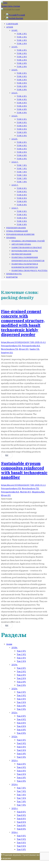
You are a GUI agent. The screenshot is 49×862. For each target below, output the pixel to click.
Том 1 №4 (22, 43)
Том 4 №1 (22, 96)
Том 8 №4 (22, 198)
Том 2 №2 (22, 53)
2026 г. (14, 208)
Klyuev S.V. (24, 349)
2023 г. (14, 760)
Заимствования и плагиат (26, 247)
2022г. (14, 116)
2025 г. (14, 185)
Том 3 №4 (22, 83)
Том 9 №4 (22, 221)
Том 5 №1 (22, 119)
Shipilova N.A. (38, 492)
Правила (11, 237)
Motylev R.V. (25, 492)
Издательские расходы (24, 251)
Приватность (14, 274)
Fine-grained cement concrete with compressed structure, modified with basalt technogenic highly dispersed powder (23, 323)
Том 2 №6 (22, 66)
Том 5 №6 (22, 135)
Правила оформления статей (28, 241)
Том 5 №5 (22, 132)
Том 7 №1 (22, 165)
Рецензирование (16, 228)
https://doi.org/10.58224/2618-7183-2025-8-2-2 (23, 485)
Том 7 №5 (22, 178)
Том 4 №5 (22, 109)
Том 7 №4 (22, 175)
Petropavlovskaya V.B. (11, 345)
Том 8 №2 (22, 191)
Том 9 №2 (22, 214)
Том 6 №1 (22, 142)
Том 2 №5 (22, 63)
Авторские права (21, 244)
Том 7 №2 (22, 168)
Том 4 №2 (22, 99)
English (19, 18)
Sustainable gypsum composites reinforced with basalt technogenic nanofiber (24, 470)
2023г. (14, 139)
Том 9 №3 (22, 218)
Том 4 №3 (22, 103)
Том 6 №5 (22, 155)
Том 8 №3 (22, 195)
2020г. (14, 70)
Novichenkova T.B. (9, 349)
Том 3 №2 (22, 76)
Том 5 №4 (22, 129)
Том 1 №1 (22, 34)
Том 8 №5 (22, 201)
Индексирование (21, 254)
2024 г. (14, 162)
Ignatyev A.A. (7, 352)
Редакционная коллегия (20, 234)
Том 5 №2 (22, 122)
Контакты (12, 277)
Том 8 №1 (22, 188)
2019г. (14, 47)
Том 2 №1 (22, 50)
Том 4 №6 (22, 112)
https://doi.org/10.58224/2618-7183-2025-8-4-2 (23, 342)
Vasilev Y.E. (34, 349)
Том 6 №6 (22, 159)
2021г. (14, 93)
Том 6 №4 (22, 152)
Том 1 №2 (22, 37)
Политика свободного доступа (29, 270)
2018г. (14, 30)
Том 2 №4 (22, 60)
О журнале (12, 24)
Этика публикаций (17, 231)
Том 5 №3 (22, 126)
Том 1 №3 (22, 40)
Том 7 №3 (22, 172)
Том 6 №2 (22, 145)
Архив (9, 27)
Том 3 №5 (22, 86)
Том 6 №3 (22, 149)
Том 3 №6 (22, 89)
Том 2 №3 (22, 57)
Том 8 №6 (22, 205)
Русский (20, 15)
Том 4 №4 (22, 106)
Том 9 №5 (22, 224)
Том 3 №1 (22, 73)
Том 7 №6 (22, 182)
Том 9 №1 (22, 211)
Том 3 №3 (22, 80)
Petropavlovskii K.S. (31, 345)
